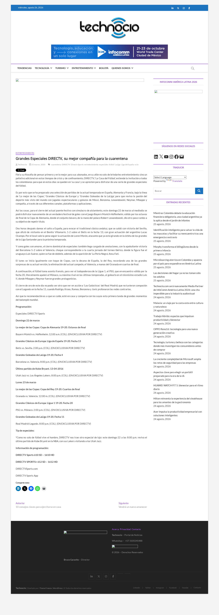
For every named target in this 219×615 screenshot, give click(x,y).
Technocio (22, 164)
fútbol (111, 164)
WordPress (57, 588)
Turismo (60, 68)
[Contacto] (127, 573)
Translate (177, 181)
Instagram (160, 588)
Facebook (173, 588)
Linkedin (136, 588)
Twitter (148, 588)
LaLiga (117, 164)
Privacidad (125, 529)
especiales (103, 164)
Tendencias (24, 68)
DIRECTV (66, 164)
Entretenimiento (82, 68)
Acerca (115, 529)
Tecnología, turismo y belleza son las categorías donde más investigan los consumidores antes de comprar (178, 346)
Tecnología (42, 68)
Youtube (185, 588)
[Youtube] (120, 573)
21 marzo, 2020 (38, 164)
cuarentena (56, 164)
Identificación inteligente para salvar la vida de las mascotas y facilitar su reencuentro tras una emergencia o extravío (178, 233)
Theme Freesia (45, 588)
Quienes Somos (121, 68)
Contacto (136, 529)
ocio (137, 164)
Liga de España (127, 164)
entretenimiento (91, 164)
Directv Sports (77, 164)
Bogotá (103, 68)
